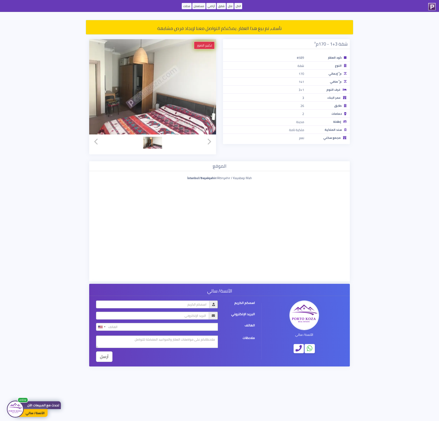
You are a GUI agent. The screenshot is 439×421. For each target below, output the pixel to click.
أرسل (104, 356)
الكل (238, 6)
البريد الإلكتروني (243, 314)
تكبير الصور (204, 45)
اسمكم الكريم (244, 303)
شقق (221, 6)
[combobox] (101, 327)
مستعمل (199, 6)
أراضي (211, 6)
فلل (230, 6)
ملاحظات (249, 338)
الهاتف (250, 325)
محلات (186, 6)
